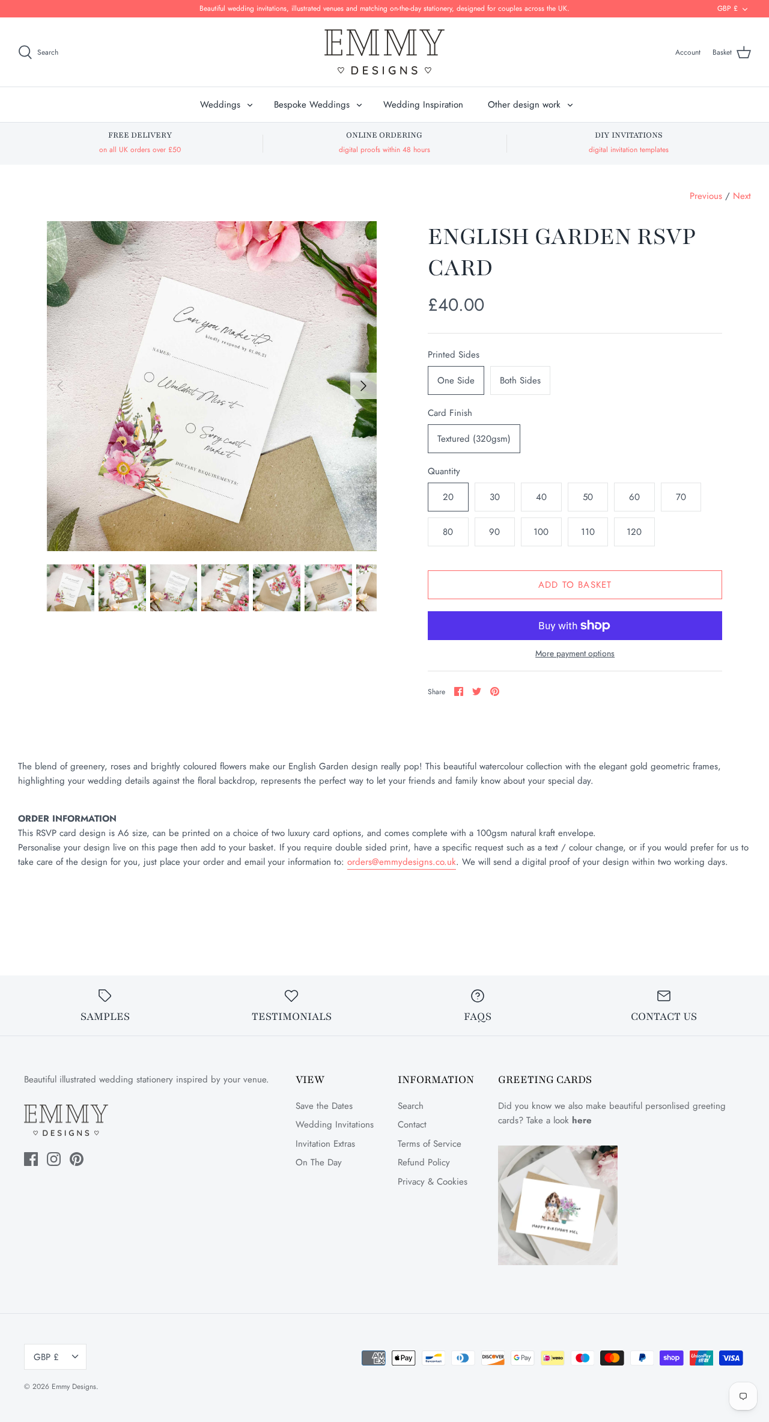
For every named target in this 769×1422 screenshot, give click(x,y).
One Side (456, 380)
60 (634, 497)
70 (681, 497)
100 (541, 532)
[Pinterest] (77, 1159)
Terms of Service (429, 1143)
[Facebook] (31, 1159)
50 (588, 497)
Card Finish (450, 413)
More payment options (575, 653)
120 (634, 532)
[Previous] (60, 386)
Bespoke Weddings (312, 104)
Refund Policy (424, 1162)
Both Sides (520, 380)
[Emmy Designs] (384, 52)
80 (448, 532)
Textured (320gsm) (474, 438)
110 (588, 532)
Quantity (444, 471)
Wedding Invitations (335, 1124)
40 (541, 497)
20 (448, 497)
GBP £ (727, 8)
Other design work (524, 104)
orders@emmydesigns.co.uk (401, 861)
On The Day (319, 1162)
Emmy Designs (74, 1386)
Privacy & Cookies (432, 1181)
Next (742, 196)
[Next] (363, 386)
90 (494, 532)
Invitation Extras (325, 1143)
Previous (706, 196)
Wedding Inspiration (423, 104)
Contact (412, 1124)
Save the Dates (324, 1105)
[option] (212, 386)
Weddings (220, 104)
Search (411, 1105)
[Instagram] (54, 1159)
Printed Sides (453, 355)
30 (495, 497)
